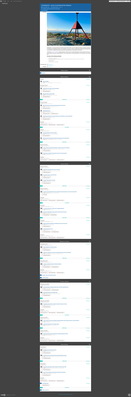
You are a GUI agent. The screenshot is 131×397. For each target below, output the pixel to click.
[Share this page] (129, 394)
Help (59, 394)
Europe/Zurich (113, 1)
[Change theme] (8, 1)
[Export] (5, 1)
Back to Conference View (18, 1)
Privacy (71, 394)
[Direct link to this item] (69, 70)
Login (129, 1)
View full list (50, 66)
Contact (62, 394)
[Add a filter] (3, 1)
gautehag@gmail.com (51, 65)
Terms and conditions (66, 394)
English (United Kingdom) (121, 1)
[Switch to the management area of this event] (11, 1)
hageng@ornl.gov (50, 64)
